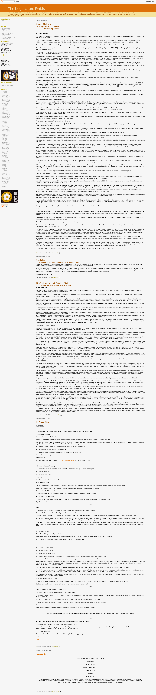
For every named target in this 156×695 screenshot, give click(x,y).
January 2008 (5, 117)
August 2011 (5, 173)
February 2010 (5, 150)
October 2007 (5, 113)
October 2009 (5, 144)
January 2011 (5, 164)
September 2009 (6, 143)
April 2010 (4, 152)
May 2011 (4, 169)
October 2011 (5, 176)
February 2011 (5, 165)
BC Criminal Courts (6, 38)
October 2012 (5, 186)
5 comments (55, 277)
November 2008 (6, 130)
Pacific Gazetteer (6, 28)
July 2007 (4, 109)
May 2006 (4, 91)
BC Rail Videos (5, 84)
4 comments (55, 252)
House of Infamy (6, 29)
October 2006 (5, 98)
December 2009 (6, 147)
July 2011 (4, 172)
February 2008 (5, 118)
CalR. (37, 639)
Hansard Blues (42, 654)
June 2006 (4, 92)
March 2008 (5, 120)
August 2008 (5, 126)
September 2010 (6, 159)
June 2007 (4, 108)
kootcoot (4, 22)
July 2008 (4, 125)
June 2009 (4, 139)
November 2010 (6, 161)
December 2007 (6, 116)
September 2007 (6, 112)
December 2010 (6, 163)
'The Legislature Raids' (68, 460)
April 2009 (4, 137)
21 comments (56, 414)
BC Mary (4, 20)
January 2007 (5, 101)
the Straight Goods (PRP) (8, 37)
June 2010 (4, 155)
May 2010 (4, 153)
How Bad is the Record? (8, 33)
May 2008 (4, 122)
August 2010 (5, 157)
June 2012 (4, 185)
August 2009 (5, 142)
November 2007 (6, 114)
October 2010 (5, 160)
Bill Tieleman (5, 32)
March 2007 (5, 104)
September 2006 (6, 96)
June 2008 (4, 124)
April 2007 (4, 105)
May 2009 (4, 138)
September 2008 (6, 127)
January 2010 (5, 148)
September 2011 (6, 174)
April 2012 (4, 183)
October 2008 (5, 129)
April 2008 (4, 121)
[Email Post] (59, 252)
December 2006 (6, 100)
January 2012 (5, 179)
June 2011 (4, 170)
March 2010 (5, 151)
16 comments (55, 691)
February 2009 (5, 134)
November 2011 (6, 177)
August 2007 (5, 111)
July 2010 (4, 156)
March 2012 (5, 182)
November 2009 (6, 146)
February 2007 (5, 103)
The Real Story (5, 36)
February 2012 (5, 181)
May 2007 (4, 107)
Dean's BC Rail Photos (7, 85)
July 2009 (4, 140)
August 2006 (5, 95)
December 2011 (6, 178)
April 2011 (4, 168)
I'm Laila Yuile (5, 30)
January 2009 (5, 133)
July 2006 (4, 94)
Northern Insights (6, 34)
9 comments (55, 646)
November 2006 (6, 99)
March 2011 (5, 166)
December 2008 (6, 131)
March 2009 (5, 135)
